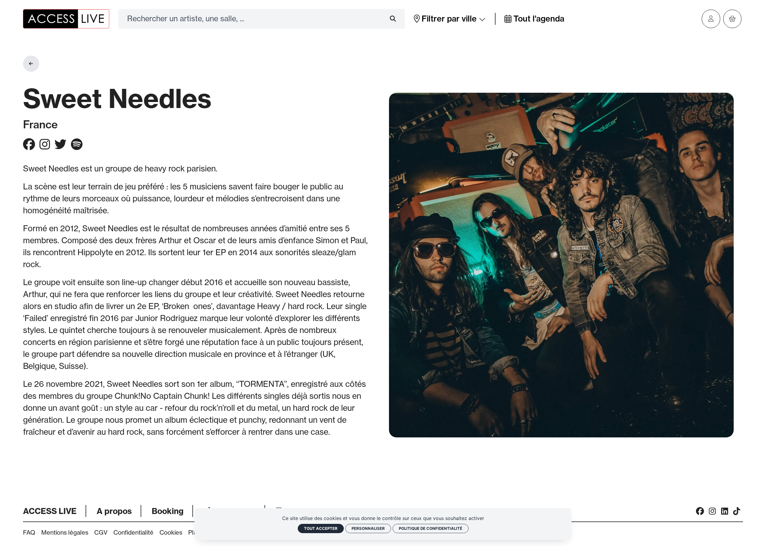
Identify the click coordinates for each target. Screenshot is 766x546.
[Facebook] (700, 511)
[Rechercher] (397, 18)
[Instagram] (712, 511)
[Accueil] (66, 18)
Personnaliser (368, 528)
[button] (450, 19)
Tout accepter (321, 528)
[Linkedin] (724, 511)
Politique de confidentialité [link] (430, 528)
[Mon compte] (711, 19)
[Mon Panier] (732, 19)
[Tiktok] (736, 511)
